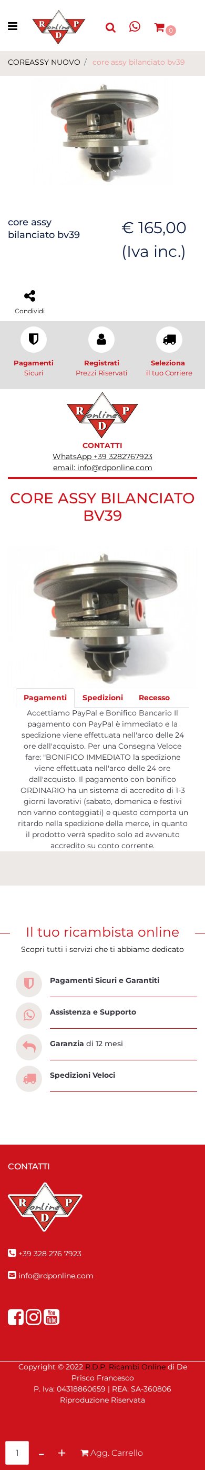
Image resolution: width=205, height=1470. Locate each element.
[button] (102, 131)
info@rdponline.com (56, 1275)
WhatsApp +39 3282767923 (102, 456)
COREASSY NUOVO (44, 62)
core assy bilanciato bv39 (139, 62)
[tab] (45, 698)
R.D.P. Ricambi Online (125, 1367)
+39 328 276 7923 (49, 1253)
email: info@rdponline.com (102, 467)
